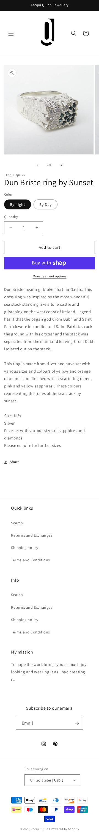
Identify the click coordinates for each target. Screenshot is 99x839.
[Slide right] (62, 165)
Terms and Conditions (30, 559)
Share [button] (15, 461)
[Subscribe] (77, 723)
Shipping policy (24, 547)
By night (17, 204)
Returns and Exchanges (32, 535)
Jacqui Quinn (41, 829)
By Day (45, 204)
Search (17, 522)
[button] (11, 33)
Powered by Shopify (65, 829)
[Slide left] (37, 165)
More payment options (50, 276)
